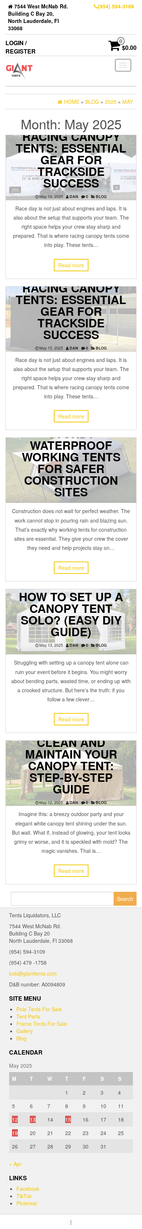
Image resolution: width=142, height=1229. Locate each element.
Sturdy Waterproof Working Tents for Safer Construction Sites (71, 462)
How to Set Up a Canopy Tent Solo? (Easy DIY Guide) (71, 614)
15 (68, 1119)
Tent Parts (28, 1016)
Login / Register (20, 47)
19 (15, 1133)
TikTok (24, 1196)
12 (15, 1119)
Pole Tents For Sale (39, 1009)
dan (74, 196)
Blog (101, 196)
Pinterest (26, 1203)
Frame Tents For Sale (41, 1023)
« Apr (15, 1163)
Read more (71, 265)
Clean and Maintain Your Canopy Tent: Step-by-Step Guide (71, 765)
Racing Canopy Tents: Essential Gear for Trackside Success (71, 159)
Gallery (24, 1031)
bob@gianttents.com (33, 973)
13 (33, 1119)
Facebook (27, 1188)
